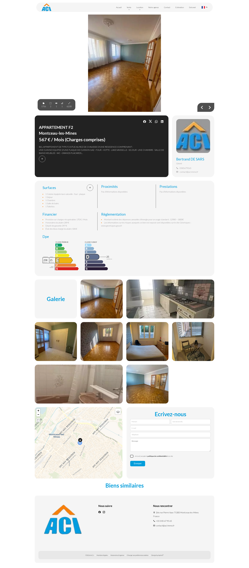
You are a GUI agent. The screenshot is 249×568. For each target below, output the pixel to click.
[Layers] (118, 411)
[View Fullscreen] (38, 420)
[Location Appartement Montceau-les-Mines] (124, 63)
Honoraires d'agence (117, 555)
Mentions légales (102, 555)
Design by (157, 555)
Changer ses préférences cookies (137, 555)
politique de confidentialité (157, 456)
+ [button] (38, 410)
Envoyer (137, 463)
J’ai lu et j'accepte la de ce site (154, 456)
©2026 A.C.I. (89, 555)
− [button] (38, 414)
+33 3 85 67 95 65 (164, 521)
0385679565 (185, 168)
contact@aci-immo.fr (189, 172)
